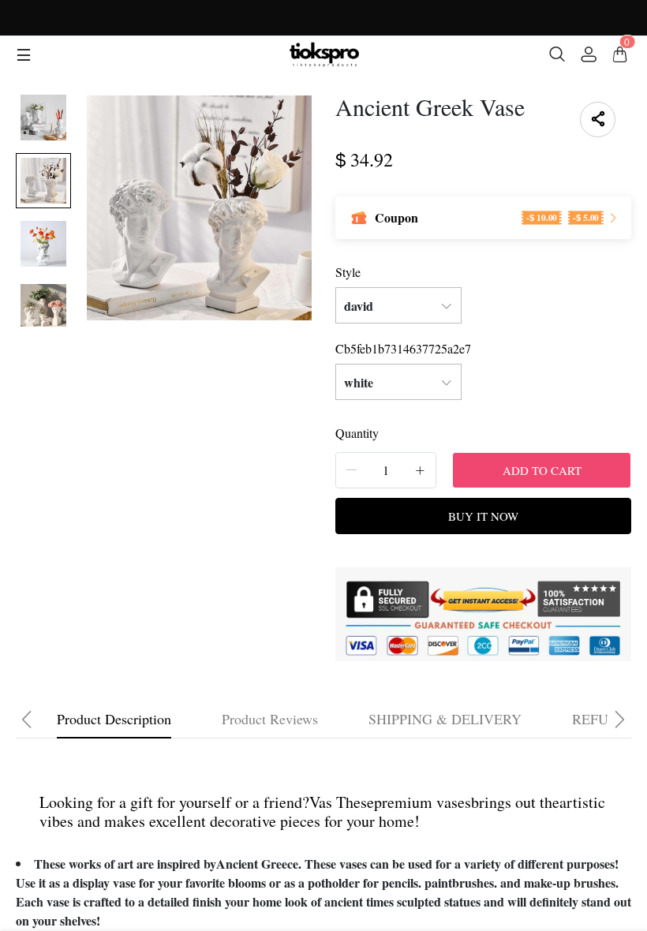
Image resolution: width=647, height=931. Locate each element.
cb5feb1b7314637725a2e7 (403, 348)
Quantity (357, 432)
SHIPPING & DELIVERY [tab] (445, 718)
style (348, 272)
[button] (352, 470)
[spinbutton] (385, 470)
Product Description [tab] (114, 718)
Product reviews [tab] (270, 718)
